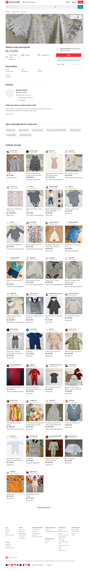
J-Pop (59, 547)
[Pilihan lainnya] (7, 182)
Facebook (8, 529)
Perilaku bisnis (71, 561)
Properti (73, 533)
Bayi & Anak (35, 531)
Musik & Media (62, 536)
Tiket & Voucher (62, 550)
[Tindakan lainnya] (80, 17)
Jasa (46, 542)
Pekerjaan (47, 541)
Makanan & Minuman (63, 535)
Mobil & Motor (75, 529)
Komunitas (8, 546)
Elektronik (47, 529)
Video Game (61, 540)
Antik (59, 543)
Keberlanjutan (28, 561)
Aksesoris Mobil (75, 531)
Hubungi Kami (17, 561)
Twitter (7, 531)
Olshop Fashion (22, 535)
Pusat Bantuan (9, 561)
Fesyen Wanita (22, 538)
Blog (7, 533)
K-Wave (60, 549)
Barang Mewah (22, 533)
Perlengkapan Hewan (63, 545)
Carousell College (10, 535)
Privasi (64, 561)
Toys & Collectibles (63, 542)
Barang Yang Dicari (10, 547)
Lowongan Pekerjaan (38, 561)
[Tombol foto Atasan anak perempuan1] (44, 29)
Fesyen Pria (22, 536)
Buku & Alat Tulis (36, 529)
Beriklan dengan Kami (49, 561)
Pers (23, 561)
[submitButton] (80, 7)
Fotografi (60, 529)
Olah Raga (60, 538)
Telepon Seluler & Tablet (51, 531)
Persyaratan (59, 561)
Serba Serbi (8, 544)
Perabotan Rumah (36, 533)
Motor (73, 535)
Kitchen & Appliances (37, 536)
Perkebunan (35, 535)
